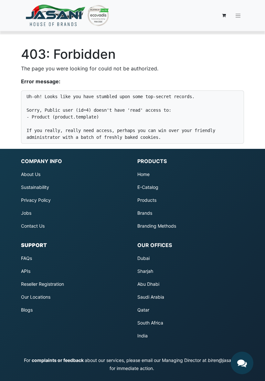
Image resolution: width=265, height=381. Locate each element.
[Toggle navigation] (238, 15)
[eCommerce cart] (223, 15)
